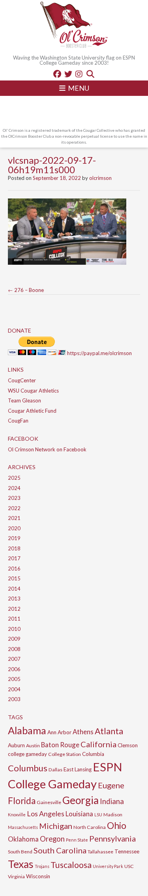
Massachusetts (23, 827)
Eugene (111, 785)
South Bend (20, 852)
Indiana (112, 801)
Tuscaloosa (71, 865)
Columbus (27, 768)
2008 (14, 649)
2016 (14, 568)
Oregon (52, 838)
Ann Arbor (59, 732)
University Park (108, 866)
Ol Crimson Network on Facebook (47, 449)
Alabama (27, 730)
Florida (22, 800)
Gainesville (49, 802)
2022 (14, 508)
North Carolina (89, 827)
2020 (14, 528)
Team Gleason (24, 400)
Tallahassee (100, 852)
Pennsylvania (112, 838)
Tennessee (126, 851)
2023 (14, 498)
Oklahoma (23, 839)
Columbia (93, 754)
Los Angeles (45, 813)
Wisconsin (38, 876)
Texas (21, 864)
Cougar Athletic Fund (32, 411)
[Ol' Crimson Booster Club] (74, 25)
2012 (14, 609)
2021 (14, 518)
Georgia (80, 800)
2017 (14, 558)
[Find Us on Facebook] (57, 74)
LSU (98, 814)
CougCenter (22, 380)
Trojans (42, 866)
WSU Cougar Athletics (33, 390)
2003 (14, 699)
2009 (14, 639)
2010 (14, 629)
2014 (14, 588)
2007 (14, 659)
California (98, 744)
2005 (14, 679)
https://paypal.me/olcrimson (99, 353)
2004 (14, 689)
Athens (83, 732)
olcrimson (100, 178)
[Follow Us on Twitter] (68, 74)
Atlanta (109, 731)
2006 (14, 669)
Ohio (116, 825)
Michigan (55, 826)
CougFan (18, 420)
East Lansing (78, 769)
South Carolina (60, 850)
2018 (14, 548)
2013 (14, 598)
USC (129, 866)
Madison (112, 814)
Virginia (16, 876)
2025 (14, 478)
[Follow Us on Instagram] (78, 74)
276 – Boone (26, 290)
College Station (64, 754)
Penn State (77, 839)
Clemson (128, 745)
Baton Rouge (60, 745)
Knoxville (17, 814)
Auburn (16, 745)
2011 (14, 618)
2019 (14, 538)
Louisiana (79, 814)
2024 (14, 488)
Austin (33, 745)
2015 (14, 578)
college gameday (27, 754)
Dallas (55, 770)
